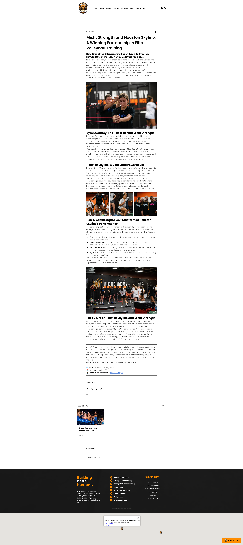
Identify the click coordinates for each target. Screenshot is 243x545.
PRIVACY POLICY (153, 498)
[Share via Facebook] (87, 389)
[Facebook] (165, 8)
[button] (116, 8)
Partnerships (90, 19)
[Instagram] (162, 8)
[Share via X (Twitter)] (92, 389)
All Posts (79, 19)
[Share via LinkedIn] (96, 389)
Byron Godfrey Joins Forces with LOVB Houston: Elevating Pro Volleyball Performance (89, 429)
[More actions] (155, 32)
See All (164, 405)
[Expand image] (97, 204)
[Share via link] (101, 389)
